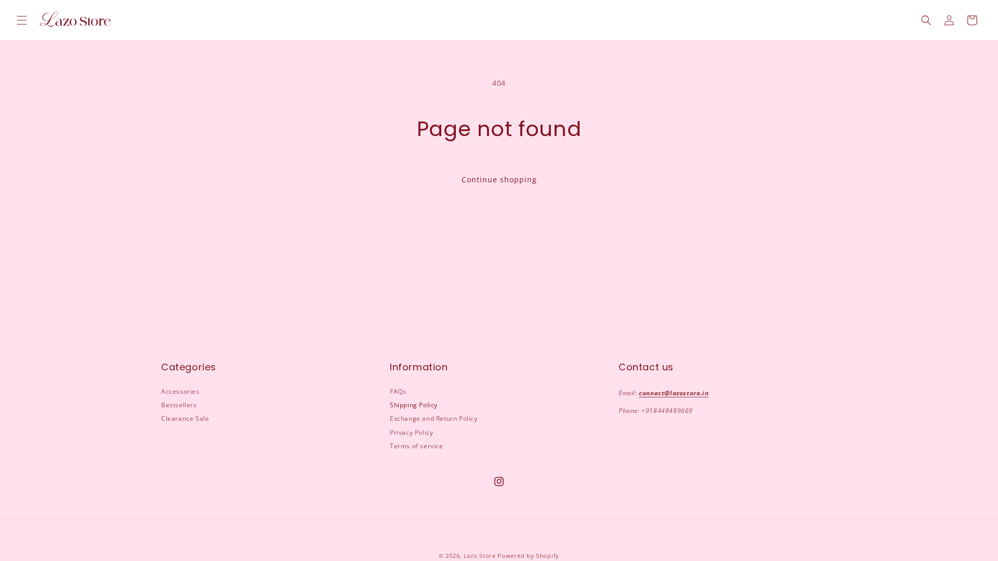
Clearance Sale (185, 418)
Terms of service (416, 446)
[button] (21, 20)
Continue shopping (499, 179)
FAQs (398, 391)
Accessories (180, 391)
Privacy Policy (411, 432)
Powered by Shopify (528, 555)
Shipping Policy (414, 404)
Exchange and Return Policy (434, 418)
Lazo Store (480, 555)
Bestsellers (179, 404)
